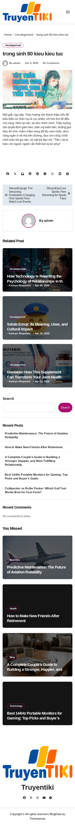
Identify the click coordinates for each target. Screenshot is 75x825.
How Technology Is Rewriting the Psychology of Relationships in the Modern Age (36, 281)
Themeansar (37, 818)
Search (8, 399)
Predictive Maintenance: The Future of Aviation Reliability (36, 435)
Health (13, 608)
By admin (14, 63)
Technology (16, 706)
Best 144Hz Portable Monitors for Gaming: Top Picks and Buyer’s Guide (36, 476)
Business (15, 560)
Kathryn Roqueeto (20, 285)
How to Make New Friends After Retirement (34, 447)
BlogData (55, 814)
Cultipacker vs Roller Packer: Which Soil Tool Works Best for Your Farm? (35, 490)
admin (48, 220)
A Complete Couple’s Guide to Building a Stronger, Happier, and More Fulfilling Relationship (32, 461)
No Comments (51, 63)
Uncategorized (13, 45)
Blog (12, 657)
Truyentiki (37, 787)
